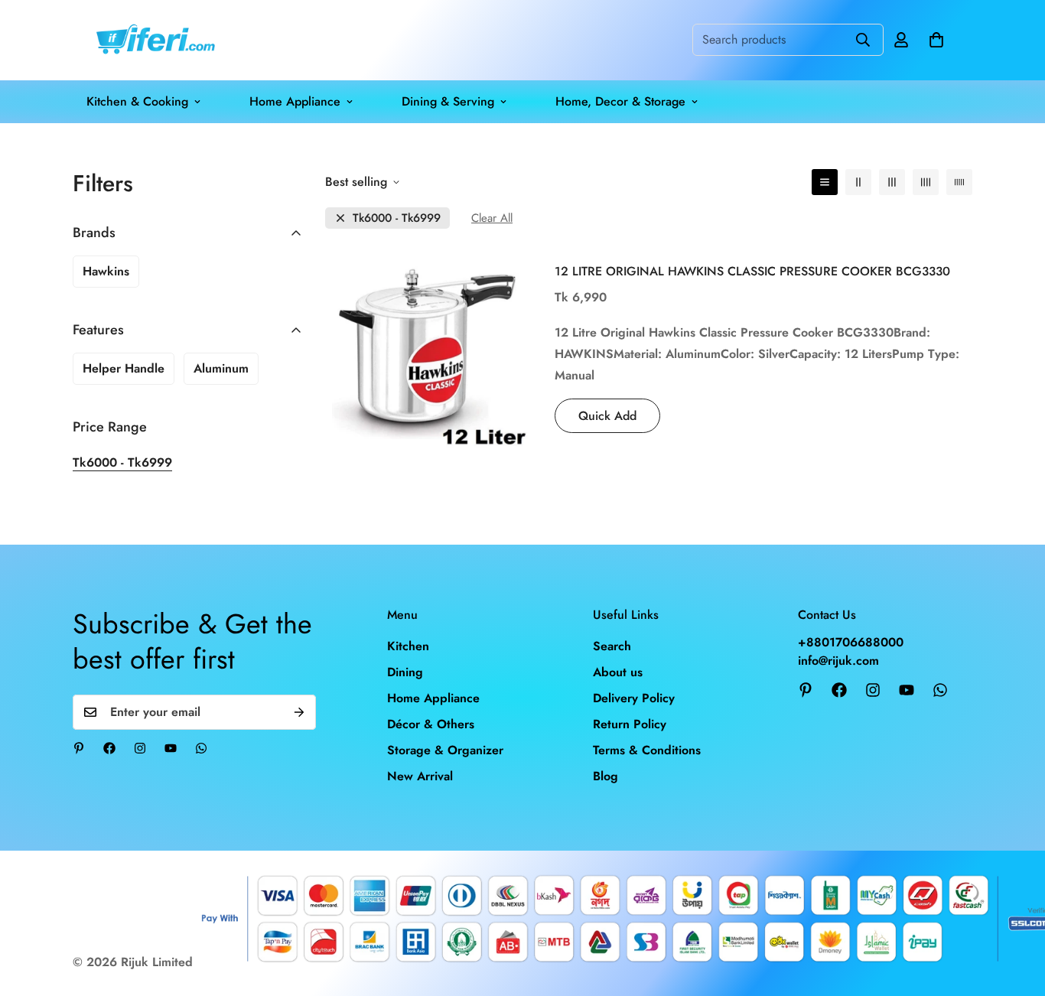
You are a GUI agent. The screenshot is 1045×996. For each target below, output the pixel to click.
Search (612, 646)
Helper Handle (123, 368)
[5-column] (959, 182)
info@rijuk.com (838, 660)
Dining (405, 672)
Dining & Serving (448, 101)
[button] (936, 39)
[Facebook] (109, 748)
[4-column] (926, 182)
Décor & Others (430, 724)
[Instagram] (140, 748)
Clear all (492, 218)
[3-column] (892, 182)
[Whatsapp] (201, 748)
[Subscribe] (299, 712)
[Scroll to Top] (1015, 912)
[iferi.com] (153, 40)
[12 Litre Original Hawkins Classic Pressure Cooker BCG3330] (428, 350)
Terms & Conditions (647, 750)
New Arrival (420, 776)
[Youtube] (170, 748)
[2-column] (858, 182)
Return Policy (629, 724)
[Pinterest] (79, 748)
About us (618, 672)
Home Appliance (294, 101)
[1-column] (825, 182)
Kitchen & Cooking (137, 101)
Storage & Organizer (445, 750)
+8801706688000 (850, 642)
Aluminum (221, 368)
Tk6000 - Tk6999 (397, 218)
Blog (605, 776)
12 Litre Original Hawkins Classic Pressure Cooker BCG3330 (752, 271)
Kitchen (408, 646)
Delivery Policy (634, 698)
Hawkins (106, 271)
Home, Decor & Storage (620, 101)
